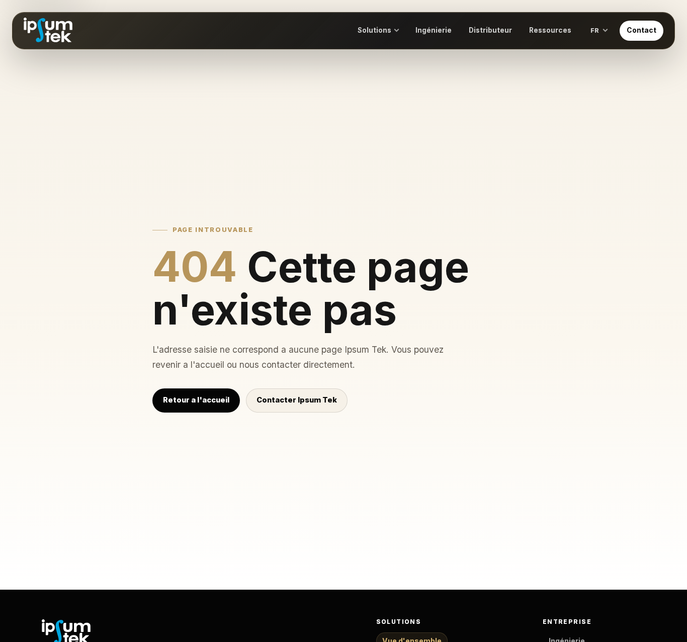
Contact (641, 30)
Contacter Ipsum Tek (296, 400)
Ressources (550, 30)
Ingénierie (433, 30)
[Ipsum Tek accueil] (48, 30)
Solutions (374, 30)
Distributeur (490, 30)
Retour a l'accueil (196, 400)
